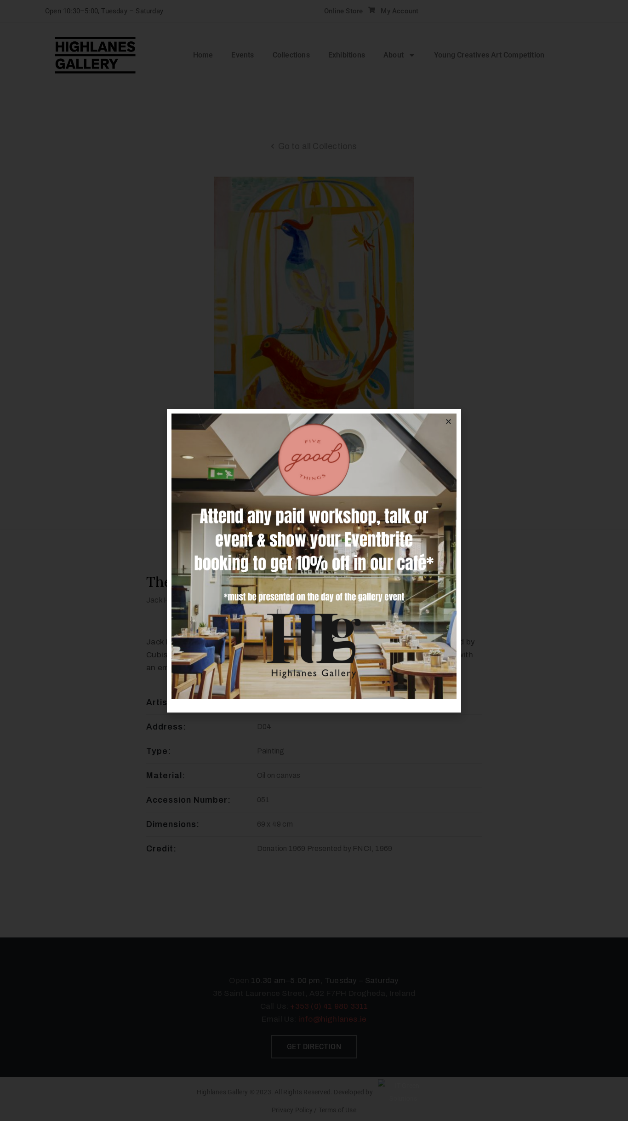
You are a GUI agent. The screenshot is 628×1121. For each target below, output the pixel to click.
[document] (314, 560)
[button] (448, 421)
